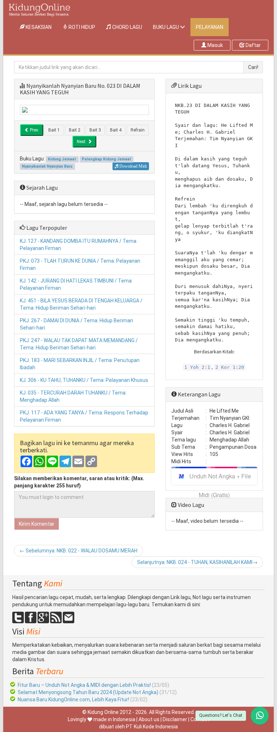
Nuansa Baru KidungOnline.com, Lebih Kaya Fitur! (73, 699)
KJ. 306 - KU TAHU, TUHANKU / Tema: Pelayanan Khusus (84, 380)
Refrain (138, 130)
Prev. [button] (34, 130)
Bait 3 (95, 130)
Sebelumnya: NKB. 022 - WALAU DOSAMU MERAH (78, 551)
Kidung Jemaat (62, 159)
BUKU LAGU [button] (166, 27)
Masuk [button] (214, 45)
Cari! (253, 67)
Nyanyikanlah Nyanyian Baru (61, 85)
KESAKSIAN (41, 27)
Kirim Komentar (36, 524)
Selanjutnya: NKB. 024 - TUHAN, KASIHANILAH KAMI (197, 562)
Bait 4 (116, 130)
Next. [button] (82, 141)
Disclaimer (175, 719)
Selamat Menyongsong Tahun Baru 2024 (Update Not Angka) (88, 692)
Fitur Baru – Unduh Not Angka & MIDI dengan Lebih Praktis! (84, 685)
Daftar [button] (253, 45)
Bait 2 (74, 130)
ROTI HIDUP (81, 27)
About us (148, 719)
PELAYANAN (209, 27)
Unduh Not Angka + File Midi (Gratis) (220, 478)
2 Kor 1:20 (229, 367)
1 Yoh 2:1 (197, 367)
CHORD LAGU (126, 27)
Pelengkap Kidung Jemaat (106, 159)
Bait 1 (54, 130)
